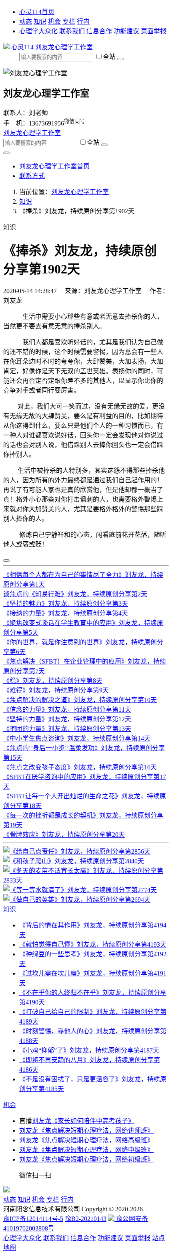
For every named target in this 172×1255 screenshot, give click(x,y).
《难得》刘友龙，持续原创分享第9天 (56, 690)
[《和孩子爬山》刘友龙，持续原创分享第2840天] (73, 861)
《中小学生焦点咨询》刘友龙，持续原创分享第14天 (76, 738)
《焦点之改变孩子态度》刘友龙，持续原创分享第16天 (80, 767)
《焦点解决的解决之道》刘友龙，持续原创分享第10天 (80, 699)
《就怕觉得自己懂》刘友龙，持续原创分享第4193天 (92, 944)
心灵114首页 (36, 11)
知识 (40, 21)
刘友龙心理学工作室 (64, 47)
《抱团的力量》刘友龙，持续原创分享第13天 (67, 728)
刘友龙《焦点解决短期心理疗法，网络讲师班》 (86, 1130)
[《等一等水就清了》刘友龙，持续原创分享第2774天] (80, 890)
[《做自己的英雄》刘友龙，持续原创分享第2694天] (76, 899)
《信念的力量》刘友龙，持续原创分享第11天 (67, 709)
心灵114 (22, 47)
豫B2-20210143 (85, 1218)
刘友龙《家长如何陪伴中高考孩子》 (83, 1120)
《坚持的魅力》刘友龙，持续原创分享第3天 (65, 603)
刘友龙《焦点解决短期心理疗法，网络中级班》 (86, 1149)
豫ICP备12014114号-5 (33, 1218)
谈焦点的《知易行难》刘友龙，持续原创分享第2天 (75, 594)
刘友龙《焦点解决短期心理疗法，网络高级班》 (86, 1140)
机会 (54, 21)
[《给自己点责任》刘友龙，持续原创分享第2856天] (76, 851)
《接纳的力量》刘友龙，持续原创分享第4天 (65, 613)
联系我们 (72, 31)
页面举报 (153, 31)
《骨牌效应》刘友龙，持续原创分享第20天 (64, 834)
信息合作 (99, 31)
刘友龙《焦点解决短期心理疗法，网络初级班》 (86, 1159)
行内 (83, 21)
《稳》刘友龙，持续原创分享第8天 (52, 680)
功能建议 (126, 31)
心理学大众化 (38, 31)
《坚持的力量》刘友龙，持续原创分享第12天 (67, 719)
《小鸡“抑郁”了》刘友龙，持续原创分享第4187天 (89, 1050)
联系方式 (32, 175)
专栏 (68, 21)
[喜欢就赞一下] (6, 560)
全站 (110, 56)
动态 (25, 21)
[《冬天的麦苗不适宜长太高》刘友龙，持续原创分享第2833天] (86, 880)
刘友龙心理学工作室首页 (54, 166)
